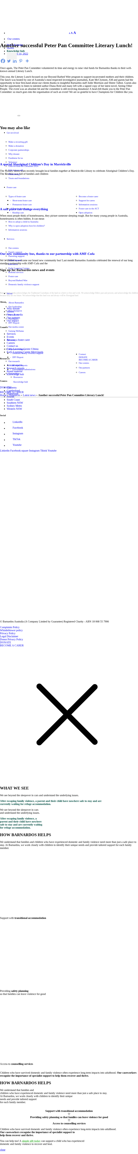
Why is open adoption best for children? (26, 226)
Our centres (13, 38)
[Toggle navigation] (19, 115)
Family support (15, 252)
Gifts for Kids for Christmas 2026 (23, 166)
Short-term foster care (22, 200)
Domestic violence (16, 349)
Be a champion (15, 311)
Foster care (11, 187)
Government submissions (23, 369)
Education (13, 264)
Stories (10, 48)
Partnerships (14, 373)
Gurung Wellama (16, 331)
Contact (82, 354)
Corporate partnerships (18, 150)
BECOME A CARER (12, 392)
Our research (14, 361)
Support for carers (87, 200)
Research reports (19, 365)
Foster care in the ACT (89, 208)
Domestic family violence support (23, 284)
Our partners (84, 368)
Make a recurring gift (18, 142)
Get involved (13, 133)
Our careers (13, 315)
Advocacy (11, 340)
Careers (82, 372)
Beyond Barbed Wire (17, 280)
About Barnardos (16, 303)
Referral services (15, 272)
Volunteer (12, 162)
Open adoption (85, 213)
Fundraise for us (15, 158)
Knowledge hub (16, 51)
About (9, 293)
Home (3, 395)
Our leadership (15, 307)
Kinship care (18, 213)
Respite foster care (20, 208)
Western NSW (14, 408)
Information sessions (88, 204)
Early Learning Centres (18, 268)
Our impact (13, 319)
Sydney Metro (14, 405)
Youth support (14, 260)
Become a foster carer (88, 196)
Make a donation (16, 146)
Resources (18, 377)
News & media (15, 44)
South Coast (13, 399)
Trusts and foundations (18, 178)
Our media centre (16, 327)
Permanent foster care (22, 204)
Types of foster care (17, 196)
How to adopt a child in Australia (23, 222)
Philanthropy (14, 174)
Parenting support (16, 256)
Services (10, 239)
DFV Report (13, 323)
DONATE (5, 387)
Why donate (14, 154)
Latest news (29, 395)
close (2, 1149)
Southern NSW (15, 402)
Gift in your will (15, 170)
